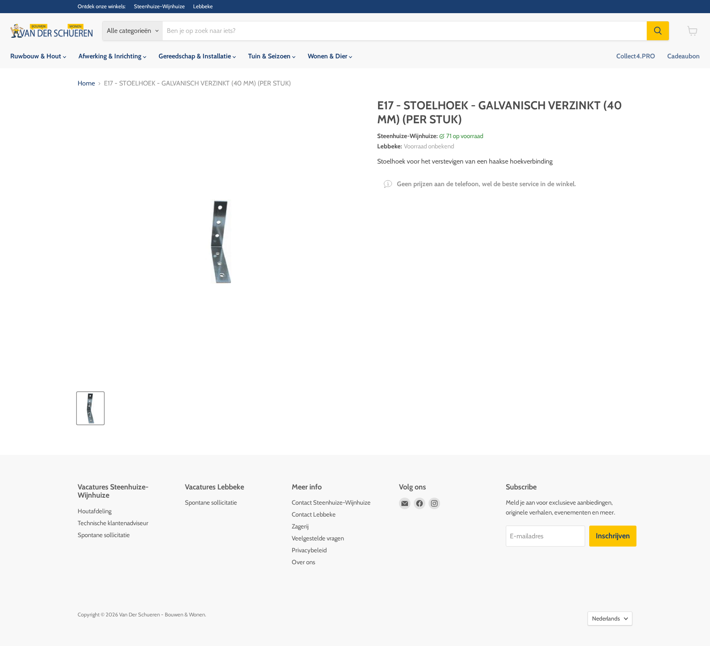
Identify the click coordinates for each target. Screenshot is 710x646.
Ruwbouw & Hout (36, 56)
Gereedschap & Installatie (196, 56)
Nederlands (606, 618)
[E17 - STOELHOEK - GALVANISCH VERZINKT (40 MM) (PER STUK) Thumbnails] (90, 408)
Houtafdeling (94, 511)
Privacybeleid (309, 550)
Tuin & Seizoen (270, 56)
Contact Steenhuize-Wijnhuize (331, 502)
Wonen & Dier (328, 56)
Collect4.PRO (635, 56)
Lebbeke (203, 6)
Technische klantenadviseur (113, 523)
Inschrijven (613, 535)
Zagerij (300, 526)
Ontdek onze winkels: (102, 6)
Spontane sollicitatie (104, 535)
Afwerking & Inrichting (110, 56)
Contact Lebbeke (314, 514)
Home (86, 83)
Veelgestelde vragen (318, 538)
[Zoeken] (658, 30)
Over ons (303, 562)
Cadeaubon (683, 56)
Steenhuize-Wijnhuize (159, 6)
